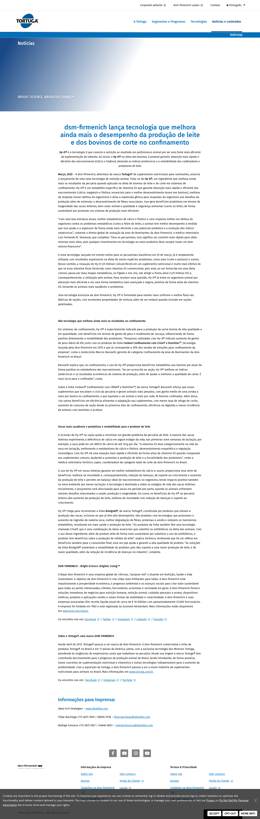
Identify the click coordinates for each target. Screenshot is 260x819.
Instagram (124, 619)
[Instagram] (136, 753)
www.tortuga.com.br (141, 671)
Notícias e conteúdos (226, 21)
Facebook (90, 619)
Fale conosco (128, 774)
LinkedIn (141, 619)
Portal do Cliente (130, 781)
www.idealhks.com (97, 708)
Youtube (158, 619)
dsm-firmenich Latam (186, 5)
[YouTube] (124, 753)
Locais (124, 787)
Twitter (107, 619)
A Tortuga (140, 21)
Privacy (210, 800)
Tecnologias (199, 21)
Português (235, 5)
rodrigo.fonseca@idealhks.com (134, 725)
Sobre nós (87, 774)
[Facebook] (113, 753)
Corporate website (151, 5)
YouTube (127, 680)
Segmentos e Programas (169, 21)
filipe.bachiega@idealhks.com (132, 717)
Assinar (85, 781)
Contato (215, 5)
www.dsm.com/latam (75, 611)
